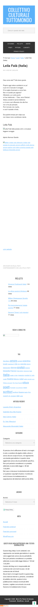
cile (19, 364)
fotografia (6, 371)
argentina (26, 360)
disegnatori (6, 368)
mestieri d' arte (29, 375)
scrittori (7, 391)
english (21, 367)
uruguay (13, 396)
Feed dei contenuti (9, 527)
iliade (30, 371)
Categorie (6, 438)
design (29, 364)
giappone (26, 371)
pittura (25, 382)
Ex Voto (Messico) (9, 421)
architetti (20, 361)
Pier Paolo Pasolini (17, 383)
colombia (23, 364)
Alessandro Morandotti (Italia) (13, 426)
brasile (5, 364)
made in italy (14, 375)
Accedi (5, 522)
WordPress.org (8, 536)
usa (17, 395)
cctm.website (7, 249)
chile (15, 364)
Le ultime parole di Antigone (17, 291)
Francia (13, 370)
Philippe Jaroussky (7, 383)
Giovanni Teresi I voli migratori (18, 312)
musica (10, 378)
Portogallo (13, 387)
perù (33, 379)
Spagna (21, 392)
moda (4, 379)
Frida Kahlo (19, 371)
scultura (15, 392)
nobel (21, 379)
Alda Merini (6, 361)
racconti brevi (19, 387)
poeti (19, 266)
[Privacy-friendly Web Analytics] (4, 606)
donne (14, 367)
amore (13, 360)
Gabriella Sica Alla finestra (12, 412)
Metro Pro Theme (21, 599)
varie (21, 396)
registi (25, 388)
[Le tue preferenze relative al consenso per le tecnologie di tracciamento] (34, 603)
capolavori (11, 364)
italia (14, 266)
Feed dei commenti (9, 531)
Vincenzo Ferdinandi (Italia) (17, 284)
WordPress (20, 601)
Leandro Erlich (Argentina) (12, 407)
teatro (26, 392)
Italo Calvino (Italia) (9, 416)
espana (27, 368)
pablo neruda (28, 379)
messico (21, 375)
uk (9, 396)
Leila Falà (22, 268)
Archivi (5, 497)
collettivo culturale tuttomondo (19, 15)
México (16, 379)
